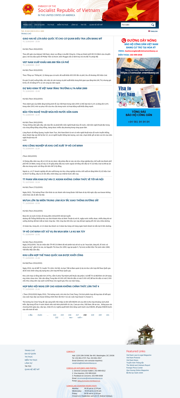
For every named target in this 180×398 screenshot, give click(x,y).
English (154, 31)
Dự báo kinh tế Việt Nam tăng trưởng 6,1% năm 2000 (55, 88)
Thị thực (50, 25)
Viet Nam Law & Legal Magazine (138, 355)
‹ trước (39, 315)
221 (107, 315)
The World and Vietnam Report (138, 365)
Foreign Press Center (134, 368)
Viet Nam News (132, 360)
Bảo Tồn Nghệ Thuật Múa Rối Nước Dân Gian (50, 112)
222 (56, 318)
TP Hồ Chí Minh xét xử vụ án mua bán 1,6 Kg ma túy (54, 231)
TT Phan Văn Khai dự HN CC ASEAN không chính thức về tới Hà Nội (63, 179)
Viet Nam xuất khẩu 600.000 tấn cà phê (46, 62)
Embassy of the (47, 6)
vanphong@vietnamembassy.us (84, 363)
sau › (71, 318)
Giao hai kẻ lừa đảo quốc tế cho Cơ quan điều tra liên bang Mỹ (62, 38)
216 (69, 315)
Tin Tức (83, 25)
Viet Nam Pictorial (133, 358)
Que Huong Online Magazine (137, 370)
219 (92, 315)
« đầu (30, 315)
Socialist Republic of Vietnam (69, 10)
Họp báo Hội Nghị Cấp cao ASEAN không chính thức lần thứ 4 (61, 286)
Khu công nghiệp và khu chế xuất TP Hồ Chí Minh (53, 145)
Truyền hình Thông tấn (135, 363)
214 (54, 315)
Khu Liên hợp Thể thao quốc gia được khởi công (53, 255)
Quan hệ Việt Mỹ (96, 25)
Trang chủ (27, 25)
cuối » (80, 318)
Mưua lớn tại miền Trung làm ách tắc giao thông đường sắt (61, 200)
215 (62, 315)
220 (100, 315)
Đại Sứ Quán (39, 25)
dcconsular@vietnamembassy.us (90, 378)
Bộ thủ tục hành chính (134, 373)
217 (77, 315)
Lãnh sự (74, 25)
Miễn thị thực (62, 25)
